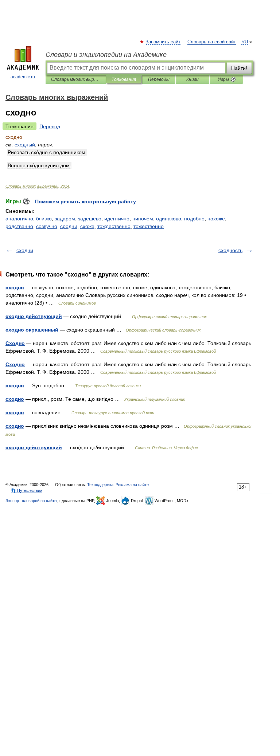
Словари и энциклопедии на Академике (106, 54)
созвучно (46, 226)
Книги (192, 79)
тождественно (114, 226)
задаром (65, 219)
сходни (24, 250)
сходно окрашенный (31, 330)
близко (44, 219)
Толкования (124, 79)
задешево (89, 219)
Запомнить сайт (163, 41)
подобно (194, 219)
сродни (68, 226)
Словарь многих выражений (75, 79)
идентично (116, 219)
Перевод (49, 126)
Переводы (159, 79)
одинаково (168, 219)
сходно (14, 287)
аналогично (19, 219)
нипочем (142, 219)
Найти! (239, 68)
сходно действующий (33, 316)
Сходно (15, 343)
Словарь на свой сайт (211, 41)
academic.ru (23, 76)
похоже (216, 219)
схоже (87, 226)
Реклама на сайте (132, 484)
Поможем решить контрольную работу (85, 201)
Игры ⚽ (227, 79)
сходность (230, 250)
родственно (19, 226)
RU (244, 41)
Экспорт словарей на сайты (31, 500)
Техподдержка (100, 484)
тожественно (148, 226)
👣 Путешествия (26, 490)
